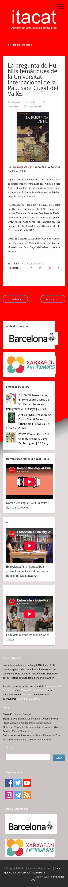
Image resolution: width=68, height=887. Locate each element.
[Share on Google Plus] (59, 268)
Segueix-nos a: (14, 772)
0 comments (13, 106)
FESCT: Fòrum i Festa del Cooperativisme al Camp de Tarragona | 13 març (33, 438)
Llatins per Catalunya (28, 698)
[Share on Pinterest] (50, 268)
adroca (17, 102)
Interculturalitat (35, 106)
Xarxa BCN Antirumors (33, 690)
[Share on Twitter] (40, 268)
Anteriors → (53, 298)
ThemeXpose (57, 876)
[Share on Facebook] (31, 268)
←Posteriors (15, 298)
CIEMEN (26, 694)
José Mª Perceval (37, 204)
